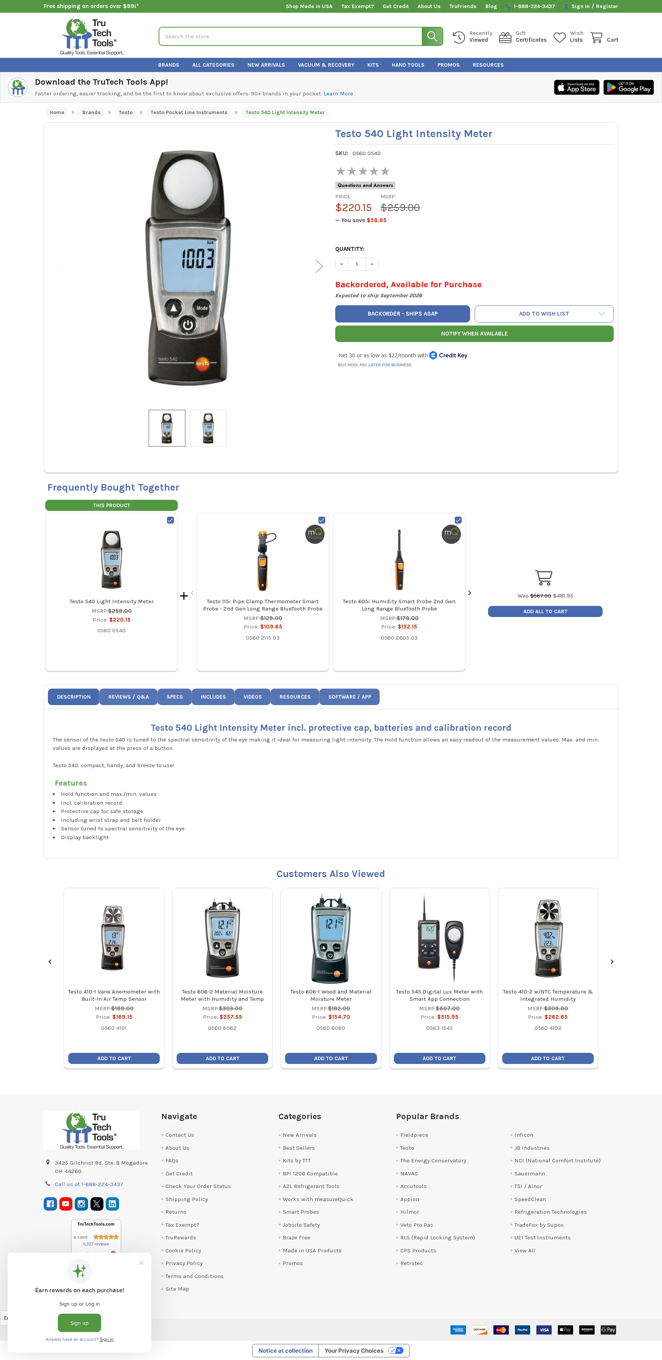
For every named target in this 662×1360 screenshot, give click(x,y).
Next (319, 266)
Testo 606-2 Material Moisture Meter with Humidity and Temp (222, 995)
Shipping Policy (187, 1199)
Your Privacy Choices (353, 1350)
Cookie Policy (183, 1250)
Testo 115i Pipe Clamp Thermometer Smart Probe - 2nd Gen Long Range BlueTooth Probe (263, 605)
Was (534, 595)
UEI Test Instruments (543, 1237)
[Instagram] (81, 1204)
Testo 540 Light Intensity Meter (112, 601)
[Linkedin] (112, 1204)
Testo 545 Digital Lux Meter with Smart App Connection (439, 995)
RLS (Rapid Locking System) (437, 1237)
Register (607, 6)
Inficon (524, 1134)
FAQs (172, 1160)
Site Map (177, 1288)
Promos (449, 65)
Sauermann (530, 1173)
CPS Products (418, 1250)
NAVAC (409, 1173)
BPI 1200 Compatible (310, 1173)
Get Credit (396, 6)
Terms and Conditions (195, 1276)
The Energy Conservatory (433, 1160)
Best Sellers (299, 1147)
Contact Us (180, 1134)
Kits (373, 65)
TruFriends (463, 6)
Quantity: (349, 248)
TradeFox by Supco (539, 1224)
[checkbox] (170, 520)
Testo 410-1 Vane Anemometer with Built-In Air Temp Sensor (114, 995)
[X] (97, 1204)
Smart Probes (301, 1211)
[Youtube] (66, 1204)
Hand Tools (408, 65)
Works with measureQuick (318, 1199)
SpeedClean (530, 1199)
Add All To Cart (545, 611)
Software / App (349, 697)
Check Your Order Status (198, 1186)
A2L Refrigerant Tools (311, 1186)
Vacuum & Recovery (326, 65)
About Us (429, 6)
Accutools (413, 1186)
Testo (407, 1147)
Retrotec (411, 1263)
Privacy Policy (184, 1263)
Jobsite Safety (301, 1224)
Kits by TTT (297, 1160)
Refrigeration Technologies (551, 1211)
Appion (409, 1199)
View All (525, 1250)
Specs (175, 697)
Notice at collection (286, 1350)
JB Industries (532, 1147)
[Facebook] (50, 1204)
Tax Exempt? (357, 6)
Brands (168, 65)
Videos (253, 697)
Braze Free (296, 1237)
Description (74, 697)
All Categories (213, 65)
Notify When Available (474, 333)
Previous (56, 266)
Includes (213, 697)
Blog (491, 6)
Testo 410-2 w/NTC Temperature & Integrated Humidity (548, 995)
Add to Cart (114, 1058)
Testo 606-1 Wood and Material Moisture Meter (331, 995)
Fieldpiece (414, 1134)
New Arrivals (266, 65)
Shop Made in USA (309, 6)
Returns (176, 1211)
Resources (488, 65)
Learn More (338, 93)
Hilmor (409, 1211)
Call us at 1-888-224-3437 (89, 1184)
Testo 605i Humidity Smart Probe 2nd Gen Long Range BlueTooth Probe (399, 605)
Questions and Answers (365, 185)
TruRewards (181, 1237)
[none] (187, 266)
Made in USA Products (312, 1250)
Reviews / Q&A (128, 697)
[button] (544, 313)
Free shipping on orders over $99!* (91, 6)
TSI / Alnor (528, 1186)
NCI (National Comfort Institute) (558, 1160)
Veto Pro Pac (416, 1224)
